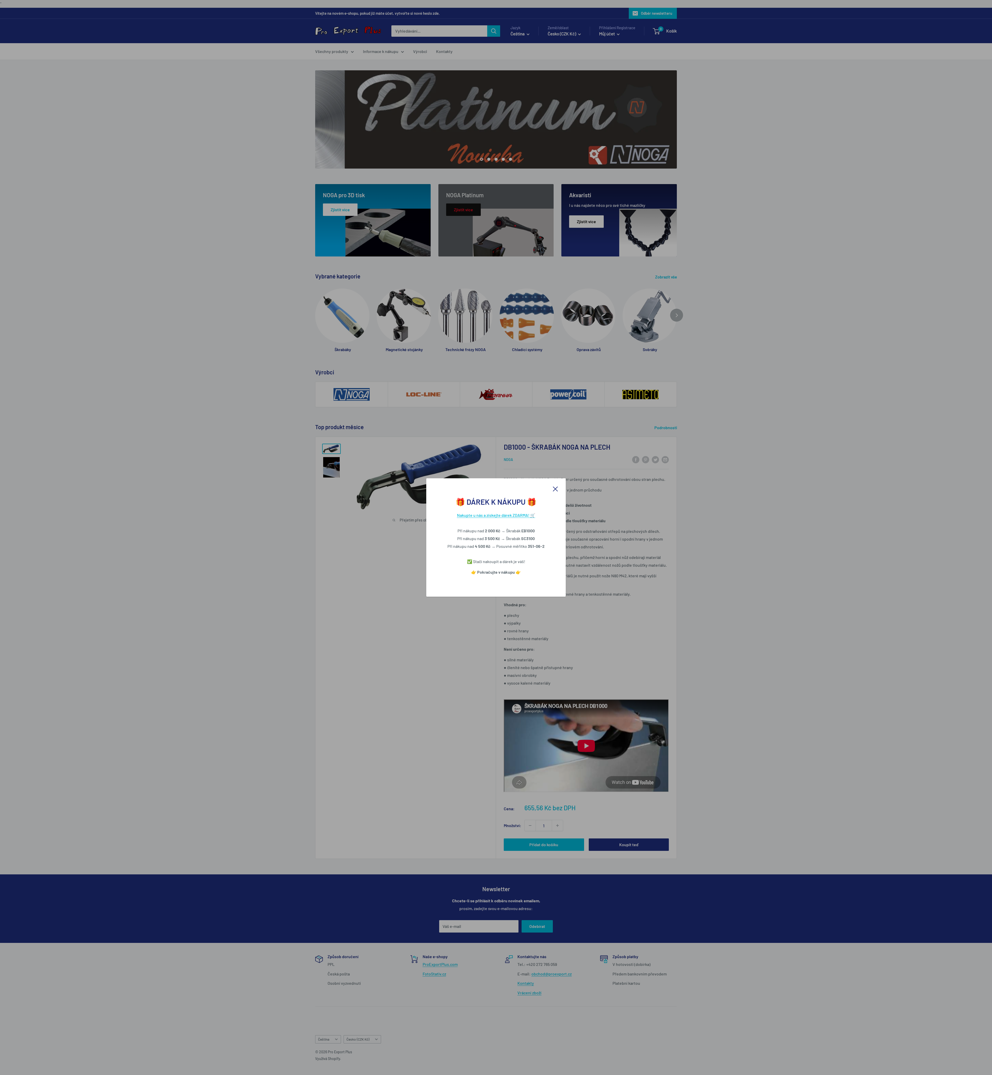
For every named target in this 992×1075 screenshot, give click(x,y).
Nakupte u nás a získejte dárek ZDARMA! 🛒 (496, 515)
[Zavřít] (555, 488)
